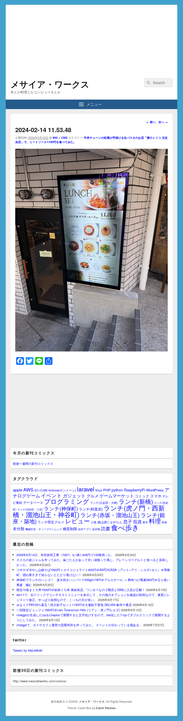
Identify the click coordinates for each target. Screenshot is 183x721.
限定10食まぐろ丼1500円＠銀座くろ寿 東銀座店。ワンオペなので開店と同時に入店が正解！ (80, 589)
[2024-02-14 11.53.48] (91, 350)
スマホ (156, 495)
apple (17, 490)
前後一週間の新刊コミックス (33, 463)
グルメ (92, 496)
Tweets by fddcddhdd (27, 650)
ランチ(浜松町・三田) (30, 509)
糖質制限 (70, 528)
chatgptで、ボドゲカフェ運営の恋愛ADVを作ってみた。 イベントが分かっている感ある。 (79, 625)
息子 (127, 521)
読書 (105, 528)
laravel (85, 489)
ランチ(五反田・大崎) (104, 502)
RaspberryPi (134, 490)
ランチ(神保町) (61, 508)
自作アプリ (84, 529)
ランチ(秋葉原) (91, 508)
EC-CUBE (41, 490)
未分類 (18, 528)
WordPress (155, 489)
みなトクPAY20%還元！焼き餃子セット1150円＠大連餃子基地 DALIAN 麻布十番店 (74, 604)
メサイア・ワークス (49, 84)
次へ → (163, 122)
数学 (145, 522)
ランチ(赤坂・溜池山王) (110, 515)
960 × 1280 (60, 137)
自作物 (96, 529)
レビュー (77, 521)
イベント (51, 495)
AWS (28, 489)
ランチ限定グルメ (51, 521)
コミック (142, 495)
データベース (33, 502)
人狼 (94, 522)
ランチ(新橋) (136, 501)
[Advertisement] (91, 38)
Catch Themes (106, 708)
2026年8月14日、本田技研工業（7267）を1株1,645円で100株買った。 (65, 555)
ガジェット (74, 495)
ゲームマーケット (117, 495)
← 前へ (151, 122)
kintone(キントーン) (62, 490)
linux (98, 490)
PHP (107, 489)
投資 (137, 521)
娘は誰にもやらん (109, 522)
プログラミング (66, 501)
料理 (155, 520)
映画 (164, 522)
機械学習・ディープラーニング (43, 529)
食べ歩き (125, 527)
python (117, 489)
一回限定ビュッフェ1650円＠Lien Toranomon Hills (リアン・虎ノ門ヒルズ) (68, 610)
